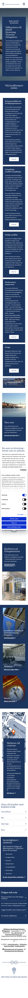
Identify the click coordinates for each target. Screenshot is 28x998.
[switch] (24, 499)
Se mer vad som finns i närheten (14, 877)
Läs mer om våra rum (11, 435)
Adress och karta (10, 701)
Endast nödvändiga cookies (14, 527)
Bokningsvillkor (9, 946)
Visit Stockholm (10, 638)
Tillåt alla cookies (14, 518)
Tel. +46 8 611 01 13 (17, 933)
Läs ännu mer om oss (14, 382)
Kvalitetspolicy (20, 946)
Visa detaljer (20, 514)
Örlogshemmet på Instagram (14, 951)
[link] (25, 812)
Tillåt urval (14, 523)
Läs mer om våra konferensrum (9, 564)
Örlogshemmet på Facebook (13, 949)
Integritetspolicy (13, 944)
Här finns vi (11, 793)
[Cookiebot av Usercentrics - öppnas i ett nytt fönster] (20, 470)
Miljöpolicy (23, 944)
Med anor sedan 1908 (11, 669)
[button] (24, 4)
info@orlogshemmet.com (13, 934)
